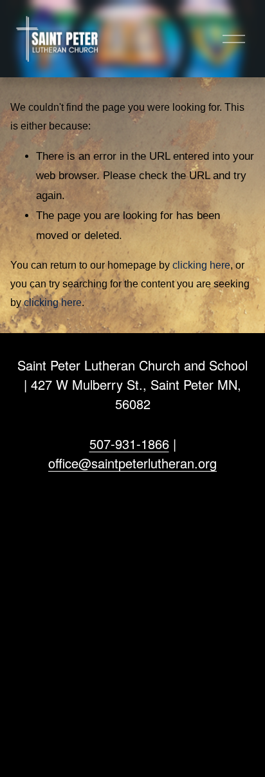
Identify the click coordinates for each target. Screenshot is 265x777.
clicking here (201, 265)
